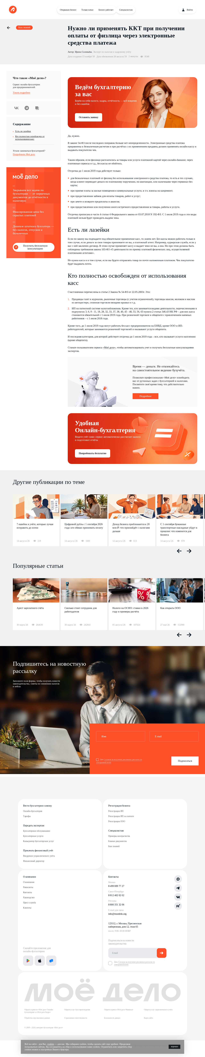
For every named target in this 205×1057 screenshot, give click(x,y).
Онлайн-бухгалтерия (32, 811)
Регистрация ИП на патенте (121, 816)
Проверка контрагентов (119, 836)
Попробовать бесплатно (92, 453)
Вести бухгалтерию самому (37, 805)
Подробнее (145, 396)
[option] (36, 520)
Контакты (27, 892)
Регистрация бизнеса (119, 805)
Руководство (29, 897)
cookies (50, 1044)
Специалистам (126, 10)
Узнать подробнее (21, 92)
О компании (29, 876)
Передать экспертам (33, 825)
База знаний (114, 846)
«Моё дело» (109, 347)
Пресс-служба (29, 902)
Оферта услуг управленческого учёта (158, 1010)
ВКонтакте (16, 108)
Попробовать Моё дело (24, 154)
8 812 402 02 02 (116, 895)
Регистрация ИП (115, 811)
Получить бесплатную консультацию (35, 247)
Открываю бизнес (68, 10)
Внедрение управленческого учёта (39, 856)
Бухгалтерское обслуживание (36, 831)
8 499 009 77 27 (116, 886)
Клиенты (27, 908)
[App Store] (40, 961)
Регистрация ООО (116, 821)
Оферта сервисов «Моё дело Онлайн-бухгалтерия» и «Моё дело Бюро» (38, 1011)
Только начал (87, 10)
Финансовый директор (33, 861)
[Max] (178, 879)
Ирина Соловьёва (83, 52)
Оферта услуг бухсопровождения (77, 1010)
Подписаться (185, 761)
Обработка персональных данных (37, 1018)
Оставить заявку (88, 117)
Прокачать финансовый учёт (38, 850)
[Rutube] (178, 906)
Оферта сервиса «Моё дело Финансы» (118, 1010)
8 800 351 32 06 (116, 904)
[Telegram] (178, 888)
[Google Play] (28, 961)
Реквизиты (28, 887)
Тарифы (26, 816)
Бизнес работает (105, 10)
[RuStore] (51, 961)
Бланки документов (117, 841)
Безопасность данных (112, 1018)
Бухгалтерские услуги (33, 836)
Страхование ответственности (75, 1018)
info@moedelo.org (117, 913)
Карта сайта (148, 1018)
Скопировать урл (37, 108)
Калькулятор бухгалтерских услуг (38, 841)
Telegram (27, 108)
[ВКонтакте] (178, 897)
